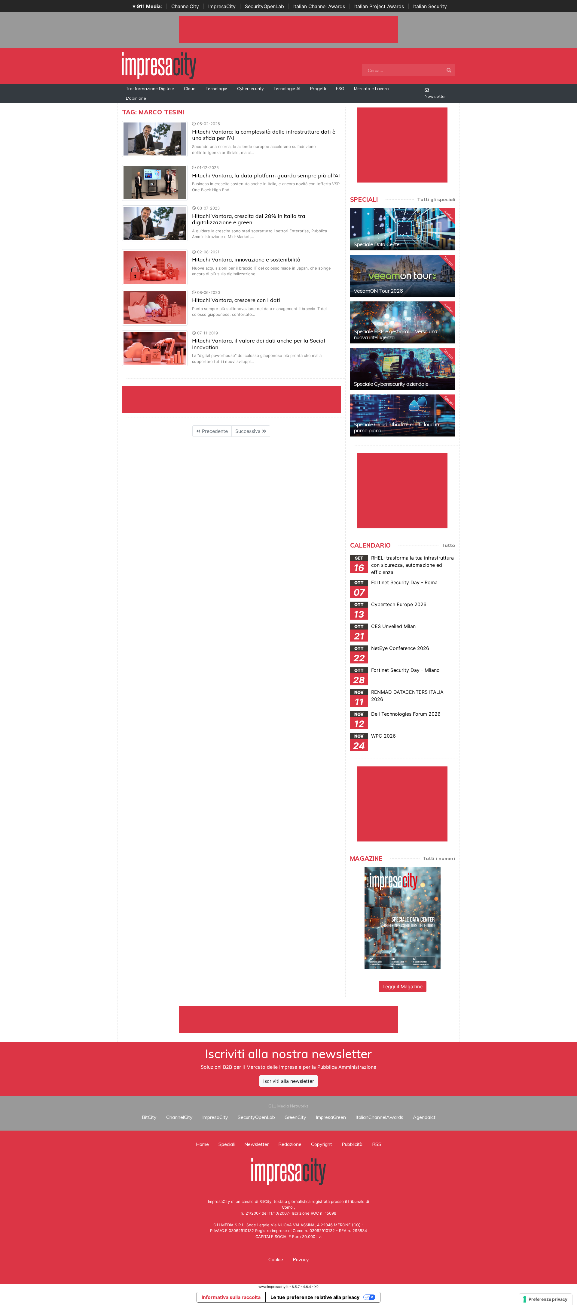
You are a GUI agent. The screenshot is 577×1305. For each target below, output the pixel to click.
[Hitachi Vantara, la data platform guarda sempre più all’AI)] (155, 182)
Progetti (318, 88)
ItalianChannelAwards (379, 1117)
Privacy (301, 1259)
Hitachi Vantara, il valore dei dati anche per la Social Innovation (258, 344)
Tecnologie (216, 88)
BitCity (149, 1117)
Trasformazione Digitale (150, 88)
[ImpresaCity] (159, 65)
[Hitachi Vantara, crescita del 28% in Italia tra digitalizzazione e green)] (155, 223)
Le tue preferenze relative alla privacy (314, 1297)
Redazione (289, 1144)
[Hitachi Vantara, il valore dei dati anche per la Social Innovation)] (155, 348)
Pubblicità (352, 1144)
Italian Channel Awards (319, 6)
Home (202, 1144)
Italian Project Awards (379, 6)
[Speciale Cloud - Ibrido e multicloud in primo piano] (402, 415)
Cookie (275, 1259)
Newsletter (435, 96)
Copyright (321, 1144)
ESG (340, 88)
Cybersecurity (250, 88)
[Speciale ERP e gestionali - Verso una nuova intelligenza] (402, 322)
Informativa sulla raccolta (231, 1297)
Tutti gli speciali (436, 199)
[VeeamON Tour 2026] (402, 276)
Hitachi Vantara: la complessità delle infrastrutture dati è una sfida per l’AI (263, 135)
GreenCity (295, 1117)
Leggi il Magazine (403, 986)
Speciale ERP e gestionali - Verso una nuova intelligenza (395, 334)
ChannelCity (185, 6)
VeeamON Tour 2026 (378, 290)
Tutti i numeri (439, 858)
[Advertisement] (288, 1019)
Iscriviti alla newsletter (288, 1081)
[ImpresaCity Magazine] (403, 918)
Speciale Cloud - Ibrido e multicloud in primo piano (396, 427)
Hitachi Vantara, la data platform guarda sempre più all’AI (266, 175)
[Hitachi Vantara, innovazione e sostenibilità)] (155, 267)
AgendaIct (424, 1117)
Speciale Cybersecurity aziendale (391, 383)
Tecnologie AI (286, 88)
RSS (376, 1144)
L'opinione (136, 98)
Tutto (448, 545)
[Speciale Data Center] (402, 229)
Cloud (190, 88)
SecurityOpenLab (264, 6)
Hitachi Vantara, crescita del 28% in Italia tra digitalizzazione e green (248, 219)
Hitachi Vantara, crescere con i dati (236, 300)
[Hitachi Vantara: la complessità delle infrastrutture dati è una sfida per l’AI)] (155, 139)
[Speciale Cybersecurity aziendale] (402, 369)
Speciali (226, 1144)
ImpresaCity (222, 6)
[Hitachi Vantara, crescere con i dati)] (155, 307)
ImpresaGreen (331, 1117)
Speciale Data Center (377, 244)
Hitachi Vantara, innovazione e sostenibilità (246, 259)
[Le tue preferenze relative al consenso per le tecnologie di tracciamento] (545, 1299)
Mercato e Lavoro (371, 88)
